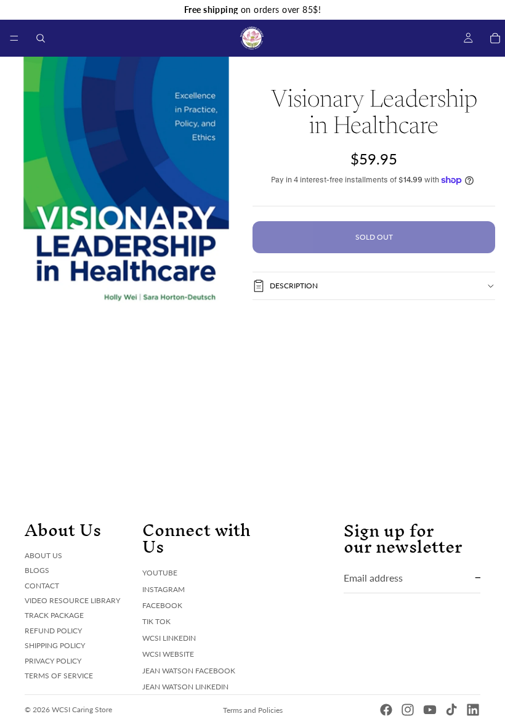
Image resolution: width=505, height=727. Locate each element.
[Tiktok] (451, 709)
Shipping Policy (55, 645)
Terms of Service (59, 675)
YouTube (159, 572)
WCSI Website (168, 654)
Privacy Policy (53, 660)
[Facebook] (386, 709)
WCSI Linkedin (169, 637)
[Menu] (14, 38)
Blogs (37, 570)
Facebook (162, 605)
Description (294, 285)
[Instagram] (407, 709)
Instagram (163, 588)
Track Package (54, 615)
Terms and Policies (253, 710)
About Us (43, 554)
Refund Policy (53, 630)
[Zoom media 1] (126, 183)
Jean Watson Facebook (188, 670)
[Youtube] (429, 709)
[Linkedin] (473, 709)
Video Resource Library (72, 600)
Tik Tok (156, 621)
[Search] (40, 38)
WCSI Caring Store (82, 709)
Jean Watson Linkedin (185, 686)
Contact (42, 585)
